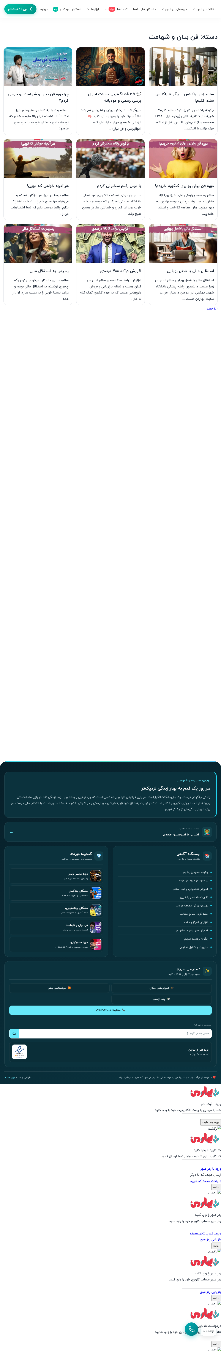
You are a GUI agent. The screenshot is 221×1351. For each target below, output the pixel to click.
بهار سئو (10, 1077)
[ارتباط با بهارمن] (191, 1329)
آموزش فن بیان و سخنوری (192, 930)
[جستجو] (14, 1033)
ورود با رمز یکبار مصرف (205, 1233)
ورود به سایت (210, 1122)
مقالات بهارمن (206, 9)
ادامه (216, 1187)
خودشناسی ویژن (59, 988)
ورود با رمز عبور (211, 1168)
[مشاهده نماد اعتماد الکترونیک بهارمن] (19, 1052)
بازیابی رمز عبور (210, 1239)
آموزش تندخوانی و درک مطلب (190, 889)
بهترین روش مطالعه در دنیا (192, 905)
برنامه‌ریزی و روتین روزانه (193, 880)
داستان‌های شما (144, 9)
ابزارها (95, 9)
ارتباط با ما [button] (208, 1331)
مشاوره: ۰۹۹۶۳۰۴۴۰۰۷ (110, 1010)
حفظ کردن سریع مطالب (194, 913)
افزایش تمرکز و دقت (196, 922)
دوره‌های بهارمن (176, 9)
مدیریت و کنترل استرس (194, 947)
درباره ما (41, 9)
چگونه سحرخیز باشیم (195, 872)
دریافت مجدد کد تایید (205, 1181)
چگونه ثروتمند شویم (196, 938)
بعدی (209, 308)
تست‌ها (119, 9)
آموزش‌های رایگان (162, 988)
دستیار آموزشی (67, 9)
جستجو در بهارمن (203, 1025)
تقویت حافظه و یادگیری (194, 897)
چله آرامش (161, 999)
